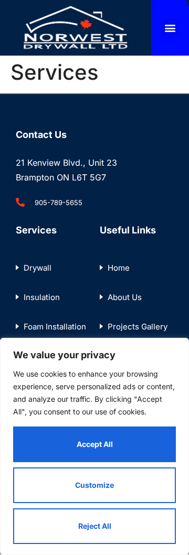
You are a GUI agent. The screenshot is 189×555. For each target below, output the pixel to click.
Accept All (95, 444)
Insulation (42, 297)
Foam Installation (55, 327)
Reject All (94, 525)
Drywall (37, 268)
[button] (170, 27)
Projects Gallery (137, 327)
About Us (125, 297)
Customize (94, 485)
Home (119, 268)
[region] (94, 446)
